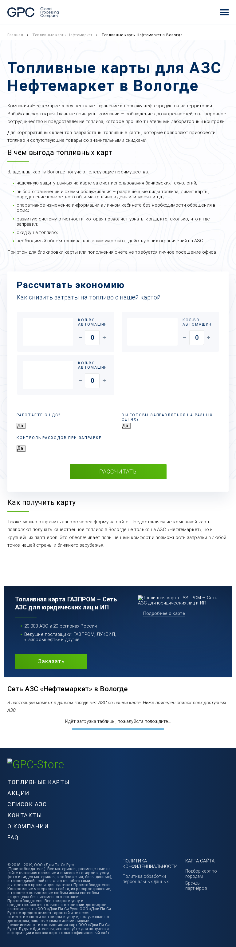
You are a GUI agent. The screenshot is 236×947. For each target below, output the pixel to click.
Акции (18, 793)
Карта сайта (199, 861)
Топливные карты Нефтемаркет (62, 35)
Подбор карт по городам (201, 874)
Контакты (24, 815)
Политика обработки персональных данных (146, 879)
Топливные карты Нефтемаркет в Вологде (142, 35)
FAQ (13, 837)
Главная (15, 35)
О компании (28, 826)
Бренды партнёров (196, 886)
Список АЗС (27, 804)
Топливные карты (38, 782)
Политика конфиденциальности (150, 863)
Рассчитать (118, 471)
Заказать (51, 661)
